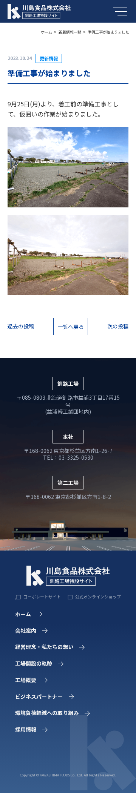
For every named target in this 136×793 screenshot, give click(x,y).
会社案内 (25, 630)
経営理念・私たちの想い (44, 646)
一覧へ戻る (70, 326)
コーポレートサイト (42, 597)
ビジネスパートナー (39, 696)
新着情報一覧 (70, 32)
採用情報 (25, 729)
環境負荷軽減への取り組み (47, 712)
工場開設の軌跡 (33, 663)
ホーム (46, 32)
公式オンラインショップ (97, 597)
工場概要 (25, 680)
